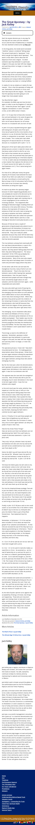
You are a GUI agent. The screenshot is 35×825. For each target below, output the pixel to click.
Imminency (5, 806)
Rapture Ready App (8, 808)
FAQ (3, 778)
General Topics (7, 810)
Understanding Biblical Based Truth (13, 797)
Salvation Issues (7, 799)
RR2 (20, 27)
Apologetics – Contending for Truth (13, 801)
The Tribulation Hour (8, 784)
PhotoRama (5, 789)
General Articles (19, 621)
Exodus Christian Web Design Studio (15, 819)
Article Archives (7, 795)
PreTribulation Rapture (9, 782)
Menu (17, 13)
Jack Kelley (9, 29)
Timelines (5, 780)
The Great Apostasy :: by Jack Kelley (23, 623)
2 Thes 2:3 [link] (26, 45)
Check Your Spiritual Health (11, 804)
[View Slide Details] (17, 7)
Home (4, 776)
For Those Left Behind (9, 787)
